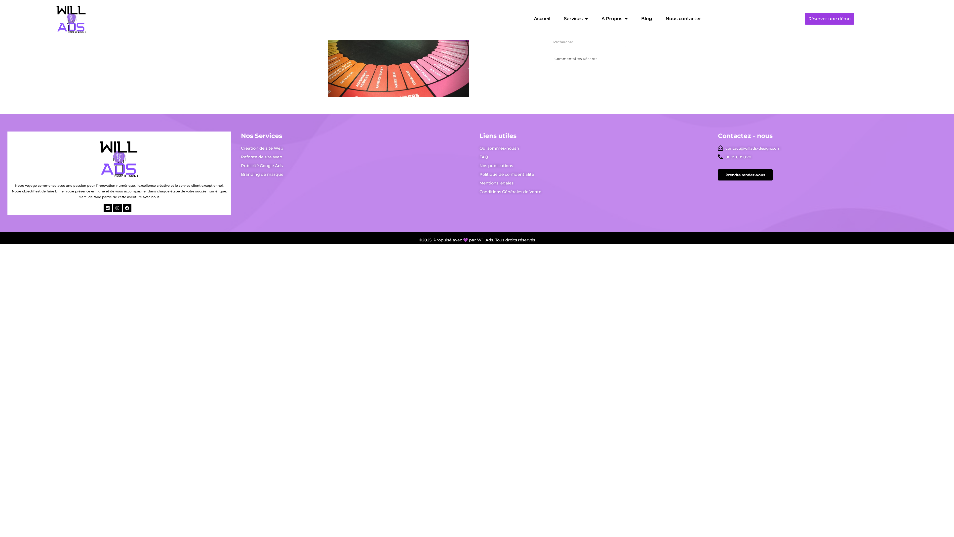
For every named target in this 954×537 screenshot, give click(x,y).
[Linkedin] (108, 208)
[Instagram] (117, 208)
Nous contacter (683, 18)
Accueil (542, 18)
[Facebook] (127, 208)
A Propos (611, 18)
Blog (646, 18)
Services (573, 18)
